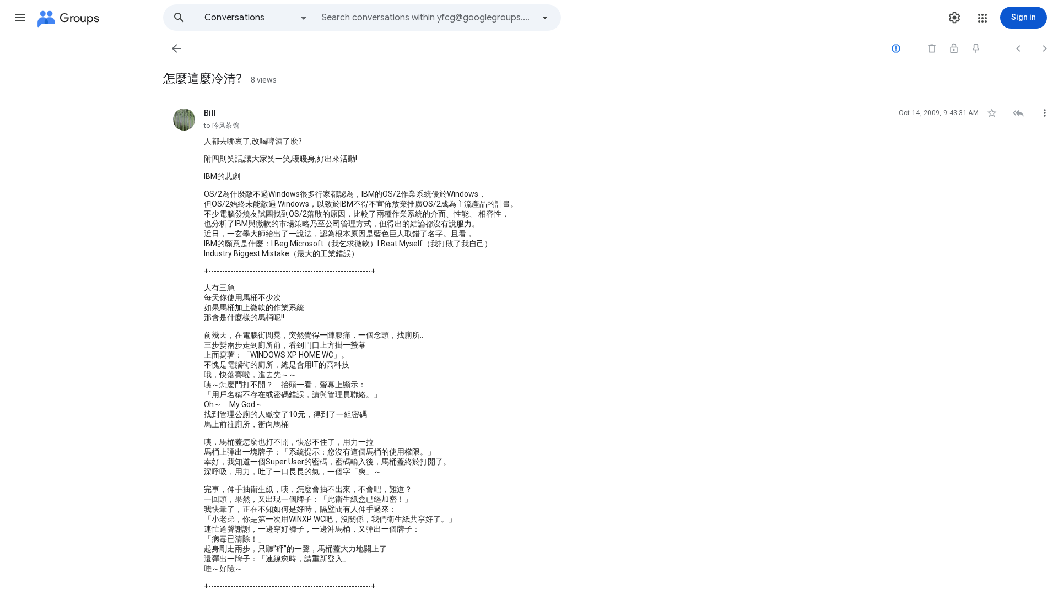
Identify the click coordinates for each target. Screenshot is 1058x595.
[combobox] (427, 17)
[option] (256, 17)
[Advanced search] (545, 17)
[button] (20, 17)
